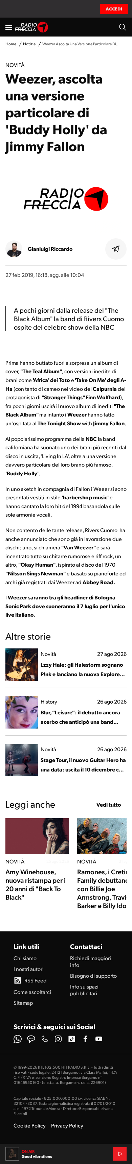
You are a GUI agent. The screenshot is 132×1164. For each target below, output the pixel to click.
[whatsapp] (18, 1039)
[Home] (31, 27)
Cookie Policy (30, 1125)
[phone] (45, 1039)
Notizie (29, 43)
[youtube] (99, 1039)
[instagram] (58, 1039)
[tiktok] (72, 1039)
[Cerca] (122, 27)
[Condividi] (116, 249)
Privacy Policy (67, 1125)
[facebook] (85, 1039)
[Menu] (8, 27)
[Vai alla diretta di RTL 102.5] (120, 1154)
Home (10, 43)
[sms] (31, 1039)
